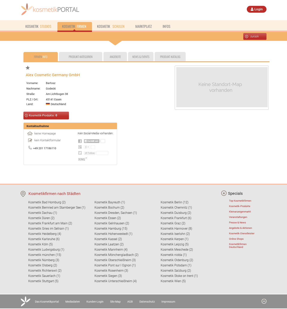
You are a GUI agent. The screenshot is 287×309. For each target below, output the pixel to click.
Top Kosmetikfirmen (240, 200)
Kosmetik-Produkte (239, 206)
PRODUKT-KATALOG (170, 56)
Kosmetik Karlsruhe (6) (44, 239)
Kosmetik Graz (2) (173, 223)
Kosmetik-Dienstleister (241, 233)
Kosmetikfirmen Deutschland (238, 245)
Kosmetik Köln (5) (40, 244)
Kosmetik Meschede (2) (177, 249)
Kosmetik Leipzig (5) (175, 244)
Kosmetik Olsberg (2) (42, 265)
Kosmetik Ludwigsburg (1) (46, 249)
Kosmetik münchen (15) (44, 255)
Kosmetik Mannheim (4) (110, 249)
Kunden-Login (94, 301)
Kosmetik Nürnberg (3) (43, 260)
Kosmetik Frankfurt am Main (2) (50, 223)
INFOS (166, 26)
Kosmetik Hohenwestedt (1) (113, 234)
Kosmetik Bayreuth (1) (109, 202)
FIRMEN (40, 56)
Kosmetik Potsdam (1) (176, 265)
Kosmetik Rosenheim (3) (111, 270)
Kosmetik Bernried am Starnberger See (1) (56, 207)
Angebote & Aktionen (240, 227)
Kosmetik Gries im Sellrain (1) (48, 228)
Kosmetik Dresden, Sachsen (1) (115, 213)
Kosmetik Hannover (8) (176, 228)
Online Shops (236, 238)
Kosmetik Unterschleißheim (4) (115, 281)
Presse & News (237, 222)
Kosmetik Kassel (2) (108, 239)
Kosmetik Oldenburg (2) (177, 260)
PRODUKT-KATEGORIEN (81, 56)
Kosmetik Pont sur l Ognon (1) (115, 265)
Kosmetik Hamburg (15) (110, 228)
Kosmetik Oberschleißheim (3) (115, 260)
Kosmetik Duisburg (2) (176, 213)
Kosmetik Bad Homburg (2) (47, 202)
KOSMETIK (38, 26)
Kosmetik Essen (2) (107, 218)
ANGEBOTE (115, 56)
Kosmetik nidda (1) (174, 255)
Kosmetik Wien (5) (173, 281)
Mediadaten (72, 301)
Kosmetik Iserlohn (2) (175, 234)
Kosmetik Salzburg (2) (176, 270)
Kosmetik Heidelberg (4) (44, 234)
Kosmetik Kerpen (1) (174, 239)
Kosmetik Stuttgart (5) (43, 281)
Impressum (168, 301)
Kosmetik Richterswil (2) (45, 270)
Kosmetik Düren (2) (41, 218)
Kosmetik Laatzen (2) (109, 244)
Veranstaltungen (238, 217)
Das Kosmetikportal (47, 301)
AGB (130, 301)
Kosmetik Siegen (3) (108, 276)
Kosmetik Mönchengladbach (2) (116, 255)
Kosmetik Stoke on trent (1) (179, 276)
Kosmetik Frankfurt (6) (176, 218)
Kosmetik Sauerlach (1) (44, 276)
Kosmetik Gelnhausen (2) (111, 223)
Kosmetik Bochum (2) (109, 207)
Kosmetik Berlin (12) (174, 202)
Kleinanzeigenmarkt (240, 211)
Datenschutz (147, 301)
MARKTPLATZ (143, 26)
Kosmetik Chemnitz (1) (176, 207)
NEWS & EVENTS (140, 56)
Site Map (115, 301)
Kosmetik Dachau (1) (42, 213)
